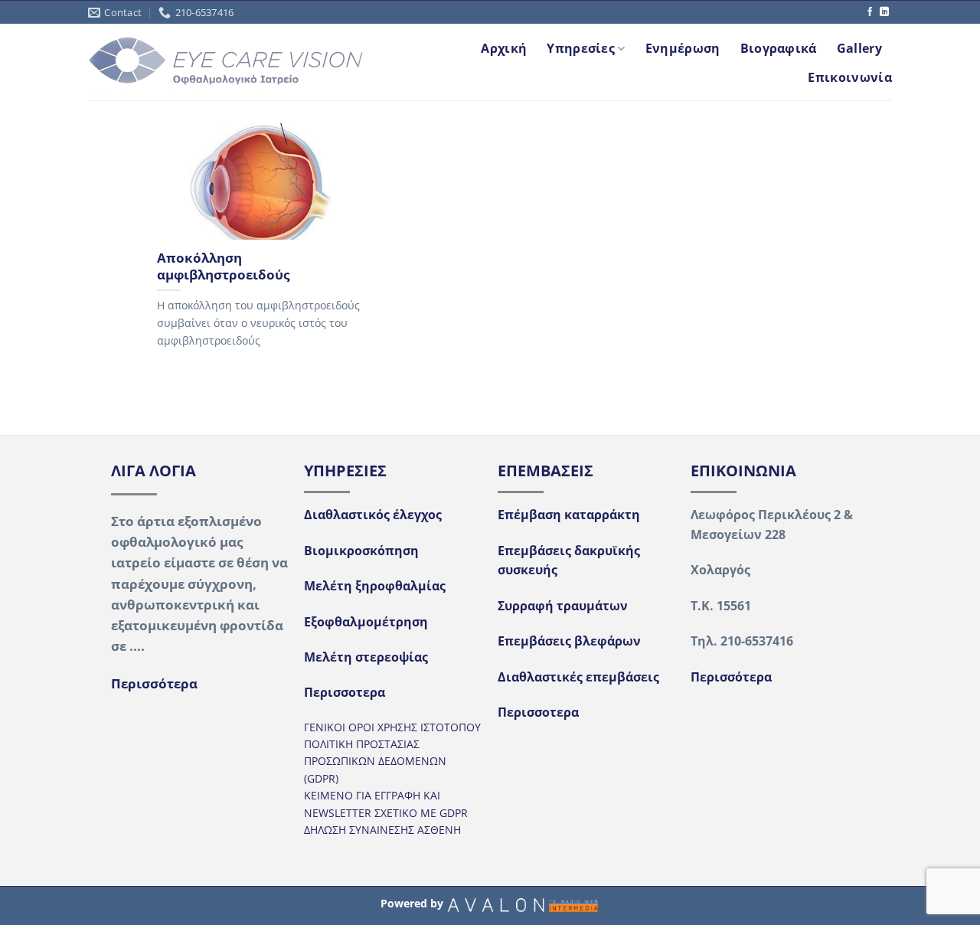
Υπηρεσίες (581, 48)
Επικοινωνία (850, 77)
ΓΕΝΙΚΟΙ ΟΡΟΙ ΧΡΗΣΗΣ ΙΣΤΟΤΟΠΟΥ (392, 727)
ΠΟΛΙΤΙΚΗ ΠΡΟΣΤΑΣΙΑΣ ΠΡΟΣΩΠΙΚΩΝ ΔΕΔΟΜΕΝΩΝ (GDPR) (375, 761)
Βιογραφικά (778, 48)
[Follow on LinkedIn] (884, 12)
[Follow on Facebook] (869, 12)
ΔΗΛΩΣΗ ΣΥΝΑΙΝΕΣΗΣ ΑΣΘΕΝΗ (382, 829)
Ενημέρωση (682, 48)
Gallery (859, 48)
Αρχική (504, 48)
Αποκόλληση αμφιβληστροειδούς (223, 266)
